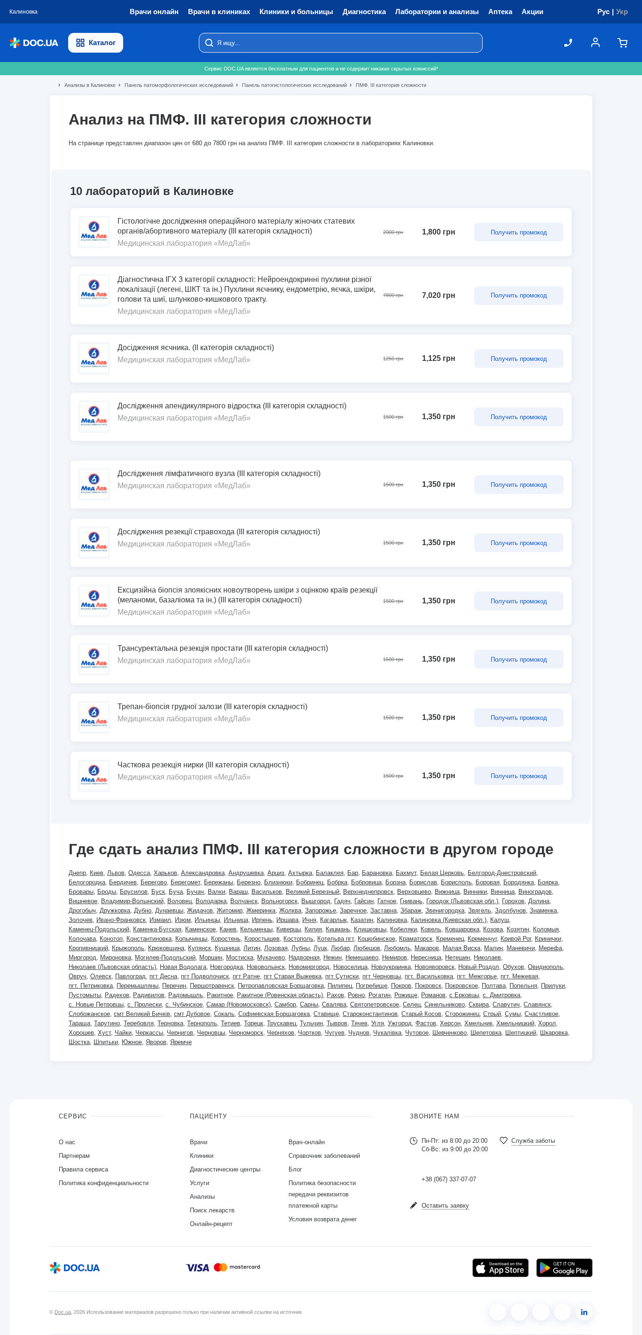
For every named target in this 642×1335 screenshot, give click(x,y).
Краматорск (415, 938)
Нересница (426, 957)
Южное (132, 1042)
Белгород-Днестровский (502, 872)
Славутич (506, 1004)
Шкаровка (554, 1032)
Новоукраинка (391, 966)
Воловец (179, 901)
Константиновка (149, 938)
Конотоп (111, 938)
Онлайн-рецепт (211, 1223)
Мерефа (550, 948)
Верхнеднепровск (368, 891)
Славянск (537, 1004)
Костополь (298, 938)
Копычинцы (191, 938)
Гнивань (411, 901)
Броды (106, 891)
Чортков (309, 1032)
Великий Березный (312, 891)
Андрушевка (246, 872)
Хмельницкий (515, 1023)
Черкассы (149, 1032)
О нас (67, 1142)
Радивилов (148, 995)
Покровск (428, 985)
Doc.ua (63, 1312)
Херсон (450, 1023)
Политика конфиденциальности (104, 1183)
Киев (96, 872)
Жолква (290, 910)
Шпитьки (106, 1042)
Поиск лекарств (212, 1210)
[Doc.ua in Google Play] (564, 1267)
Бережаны (218, 882)
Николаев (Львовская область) (112, 966)
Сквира (479, 1004)
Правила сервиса (83, 1169)
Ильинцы (207, 919)
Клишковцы (370, 929)
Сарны (309, 1004)
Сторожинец (462, 1013)
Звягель (479, 910)
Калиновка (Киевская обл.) (448, 919)
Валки (216, 891)
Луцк (320, 948)
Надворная (304, 957)
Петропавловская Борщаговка (281, 985)
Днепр (77, 872)
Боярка (548, 882)
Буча (176, 891)
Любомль (397, 948)
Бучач (195, 891)
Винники (475, 891)
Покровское (461, 985)
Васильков (266, 891)
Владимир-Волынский (132, 901)
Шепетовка (485, 1032)
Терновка (170, 1023)
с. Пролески (144, 1004)
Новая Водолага (183, 966)
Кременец (450, 938)
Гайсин (364, 901)
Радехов (117, 995)
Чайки (123, 1032)
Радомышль (185, 995)
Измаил (160, 919)
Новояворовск (434, 966)
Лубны (300, 948)
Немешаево (361, 957)
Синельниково (444, 1004)
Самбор (285, 1004)
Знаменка (543, 910)
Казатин (362, 919)
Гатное (386, 901)
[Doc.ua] (33, 43)
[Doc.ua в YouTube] (562, 1312)
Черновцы (211, 1032)
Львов (116, 872)
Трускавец (281, 1023)
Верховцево (414, 891)
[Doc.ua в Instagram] (519, 1312)
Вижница (447, 891)
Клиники (201, 1155)
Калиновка (392, 919)
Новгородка (226, 966)
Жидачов (200, 910)
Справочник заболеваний (324, 1155)
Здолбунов (510, 910)
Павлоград (130, 976)
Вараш (238, 891)
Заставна (383, 910)
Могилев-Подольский (165, 957)
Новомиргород (309, 966)
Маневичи (521, 948)
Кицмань (338, 929)
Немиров (394, 957)
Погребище (371, 985)
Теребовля (139, 1023)
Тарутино (107, 1023)
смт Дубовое (192, 1013)
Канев (227, 929)
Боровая (488, 882)
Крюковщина (166, 948)
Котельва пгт (335, 938)
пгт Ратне (246, 976)
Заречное (353, 910)
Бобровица (366, 882)
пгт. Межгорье (477, 976)
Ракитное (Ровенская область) (280, 995)
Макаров (427, 948)
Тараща (79, 1023)
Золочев (81, 919)
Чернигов (180, 1032)
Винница (503, 891)
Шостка (79, 1042)
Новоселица (350, 966)
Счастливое (541, 1013)
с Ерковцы (464, 995)
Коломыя (546, 929)
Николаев (487, 957)
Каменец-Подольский (99, 929)
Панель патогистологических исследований (290, 85)
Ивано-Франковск (121, 919)
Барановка (377, 872)
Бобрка (337, 882)
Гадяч (342, 901)
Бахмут (406, 872)
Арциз (275, 872)
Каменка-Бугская (157, 929)
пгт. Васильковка (429, 976)
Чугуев (334, 1032)
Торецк (253, 1023)
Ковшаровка (462, 929)
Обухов (513, 966)
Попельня (523, 985)
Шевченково (449, 1032)
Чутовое (417, 1032)
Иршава (287, 919)
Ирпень (262, 919)
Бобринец (309, 882)
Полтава (494, 985)
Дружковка (115, 910)
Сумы (513, 1013)
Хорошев (81, 1032)
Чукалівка (387, 1032)
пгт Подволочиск (205, 976)
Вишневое (83, 901)
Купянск (199, 948)
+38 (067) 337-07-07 (449, 1179)
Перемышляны (137, 985)
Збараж (411, 910)
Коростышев (262, 938)
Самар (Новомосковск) (238, 1004)
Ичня (309, 919)
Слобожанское (89, 1013)
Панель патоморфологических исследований (175, 85)
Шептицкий (520, 1032)
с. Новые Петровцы (96, 1004)
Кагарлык (333, 919)
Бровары (81, 891)
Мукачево (271, 957)
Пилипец (340, 985)
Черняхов (280, 1032)
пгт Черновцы (381, 976)
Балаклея (330, 872)
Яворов (156, 1042)
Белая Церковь (442, 872)
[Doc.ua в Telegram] (540, 1312)
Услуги (199, 1183)
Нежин (332, 957)
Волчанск (244, 901)
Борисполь (456, 882)
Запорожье (320, 910)
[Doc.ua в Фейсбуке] (497, 1312)
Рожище (405, 995)
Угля (377, 1023)
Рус (603, 12)
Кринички (548, 938)
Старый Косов (421, 1013)
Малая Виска (461, 948)
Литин (251, 948)
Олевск (100, 976)
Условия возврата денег (323, 1219)
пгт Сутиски (342, 976)
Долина (538, 901)
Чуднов (358, 1032)
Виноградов (535, 891)
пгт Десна (163, 976)
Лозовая (276, 948)
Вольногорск (279, 901)
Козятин (518, 929)
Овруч (77, 976)
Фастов (425, 1023)
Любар (340, 948)
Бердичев (123, 882)
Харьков (165, 872)
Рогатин (379, 995)
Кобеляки (403, 929)
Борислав (423, 882)
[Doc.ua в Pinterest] (584, 1312)
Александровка (203, 872)
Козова (493, 929)
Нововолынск (266, 966)
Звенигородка (444, 910)
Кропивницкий (88, 948)
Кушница (227, 948)
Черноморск (246, 1032)
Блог (295, 1169)
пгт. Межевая (519, 976)
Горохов (513, 901)
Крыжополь (128, 948)
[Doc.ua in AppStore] (500, 1267)
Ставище (326, 1013)
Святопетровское (374, 1004)
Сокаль (224, 1013)
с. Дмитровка (501, 995)
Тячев (359, 1023)
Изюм (183, 919)
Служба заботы (533, 1140)
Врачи (198, 1142)
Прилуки (553, 985)
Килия (313, 929)
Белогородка (87, 882)
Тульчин (311, 1023)
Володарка (211, 901)
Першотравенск (212, 985)
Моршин (210, 957)
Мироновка (115, 957)
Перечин (174, 985)
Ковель (431, 929)
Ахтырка (300, 872)
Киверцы (288, 929)
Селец (412, 1004)
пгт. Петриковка (91, 985)
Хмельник (478, 1023)
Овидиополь (545, 966)
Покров (401, 985)
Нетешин (457, 957)
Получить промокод (519, 232)
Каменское (200, 929)
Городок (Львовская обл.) (462, 901)
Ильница (236, 919)
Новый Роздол (478, 966)
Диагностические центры (225, 1169)
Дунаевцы (169, 910)
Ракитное (220, 995)
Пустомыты (85, 995)
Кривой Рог (516, 938)
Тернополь (202, 1023)
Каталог (102, 43)
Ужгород (400, 1023)
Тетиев (230, 1023)
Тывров (337, 1023)
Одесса (139, 872)
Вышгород (315, 901)
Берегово (154, 882)
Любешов (366, 948)
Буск (158, 891)
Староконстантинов (370, 1013)
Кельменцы (256, 929)
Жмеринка (260, 910)
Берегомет (185, 882)
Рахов (335, 995)
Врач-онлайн (307, 1142)
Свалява (334, 1004)
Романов (433, 995)
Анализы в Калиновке (86, 85)
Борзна (395, 882)
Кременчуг (482, 938)
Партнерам (74, 1155)
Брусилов (134, 891)
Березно (248, 882)
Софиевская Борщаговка (274, 1013)
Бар (352, 872)
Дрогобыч (82, 910)
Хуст (104, 1032)
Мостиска (239, 957)
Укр (622, 12)
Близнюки (278, 882)
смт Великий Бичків (142, 1013)
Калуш (499, 919)
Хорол (547, 1023)
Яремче (181, 1042)
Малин (493, 948)
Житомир (230, 910)
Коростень (226, 938)
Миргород (82, 957)
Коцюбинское (376, 938)
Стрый (492, 1013)
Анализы (202, 1196)
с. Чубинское (184, 1004)
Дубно (142, 910)
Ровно (356, 995)
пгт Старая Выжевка (292, 976)
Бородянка (518, 882)
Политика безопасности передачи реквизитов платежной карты (322, 1194)
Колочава (82, 938)
